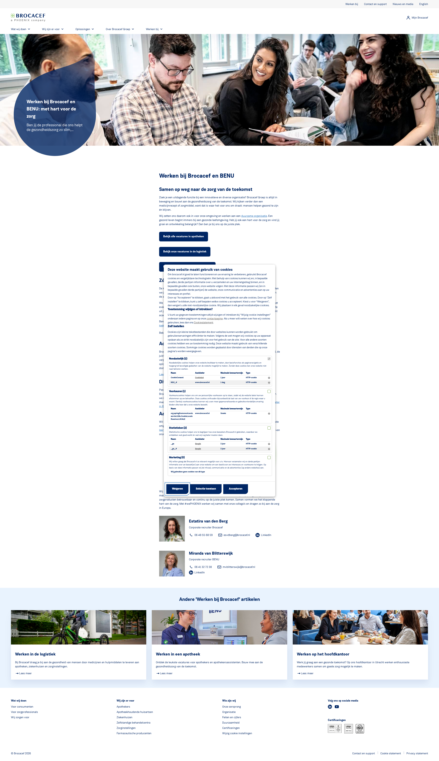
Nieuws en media (403, 4)
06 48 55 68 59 (203, 535)
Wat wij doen (18, 29)
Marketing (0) (177, 457)
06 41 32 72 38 (203, 567)
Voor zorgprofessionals (24, 712)
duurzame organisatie (254, 216)
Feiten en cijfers (231, 717)
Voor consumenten (22, 706)
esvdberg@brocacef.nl (237, 535)
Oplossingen (82, 29)
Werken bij (351, 4)
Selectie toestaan (206, 489)
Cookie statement (390, 753)
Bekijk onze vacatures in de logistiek (184, 251)
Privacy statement (417, 753)
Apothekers (123, 706)
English (423, 4)
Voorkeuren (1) (177, 391)
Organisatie (229, 712)
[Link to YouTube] (337, 707)
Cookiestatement (203, 322)
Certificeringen (231, 728)
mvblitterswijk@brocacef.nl (239, 567)
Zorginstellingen (126, 728)
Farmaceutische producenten (134, 733)
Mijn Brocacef (420, 17)
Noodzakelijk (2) (178, 359)
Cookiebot (199, 378)
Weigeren (177, 489)
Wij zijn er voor (51, 29)
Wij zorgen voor (20, 717)
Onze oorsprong (231, 706)
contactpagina (215, 318)
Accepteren (235, 489)
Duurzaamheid (231, 722)
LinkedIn (266, 535)
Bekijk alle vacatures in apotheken (183, 236)
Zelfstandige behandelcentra (133, 722)
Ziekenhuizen (124, 717)
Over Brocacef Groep (118, 29)
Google (198, 444)
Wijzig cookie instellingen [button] (237, 733)
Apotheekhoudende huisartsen (135, 712)
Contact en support (375, 4)
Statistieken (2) (178, 428)
